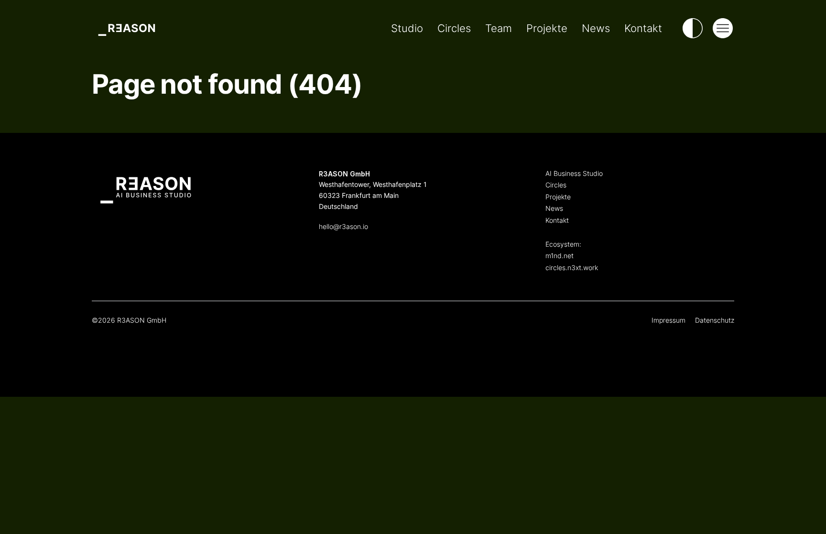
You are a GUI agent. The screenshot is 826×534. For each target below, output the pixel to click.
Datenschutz (714, 320)
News (596, 28)
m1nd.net (559, 255)
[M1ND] (709, 178)
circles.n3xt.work (571, 267)
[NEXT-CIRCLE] (709, 207)
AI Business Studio (574, 173)
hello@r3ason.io (343, 226)
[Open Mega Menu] (722, 28)
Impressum (668, 320)
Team (498, 28)
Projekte (546, 28)
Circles (454, 28)
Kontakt (643, 28)
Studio (407, 28)
